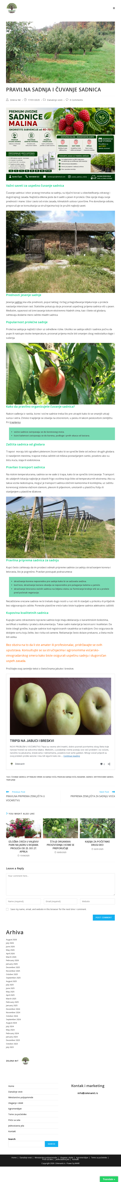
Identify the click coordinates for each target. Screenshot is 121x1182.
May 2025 (10, 991)
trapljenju (15, 422)
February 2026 (12, 960)
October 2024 (12, 1016)
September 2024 (13, 1019)
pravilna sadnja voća (66, 777)
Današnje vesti (54, 100)
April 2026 (10, 953)
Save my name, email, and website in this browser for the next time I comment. (48, 909)
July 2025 (10, 984)
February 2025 (12, 1002)
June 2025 (10, 988)
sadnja (18, 302)
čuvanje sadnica (18, 777)
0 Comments (76, 100)
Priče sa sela (14, 1120)
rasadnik (81, 777)
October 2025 (12, 974)
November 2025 (13, 971)
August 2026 (11, 939)
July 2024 (10, 1026)
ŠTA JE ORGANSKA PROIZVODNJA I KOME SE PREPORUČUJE (60, 845)
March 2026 (11, 957)
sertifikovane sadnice (103, 777)
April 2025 (10, 995)
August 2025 (11, 981)
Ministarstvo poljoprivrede (20, 1097)
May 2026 (10, 950)
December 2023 (13, 1040)
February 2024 (12, 1033)
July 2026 (10, 943)
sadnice (89, 777)
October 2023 (12, 1043)
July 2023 (10, 1047)
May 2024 (10, 1029)
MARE (77, 1163)
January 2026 (12, 964)
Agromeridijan (15, 1108)
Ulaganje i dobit (15, 1103)
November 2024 (13, 1012)
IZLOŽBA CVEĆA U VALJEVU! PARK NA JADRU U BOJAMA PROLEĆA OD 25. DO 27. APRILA (24, 846)
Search (11, 1139)
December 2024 (13, 1009)
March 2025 (11, 998)
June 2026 (10, 946)
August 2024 (11, 1022)
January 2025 (12, 1005)
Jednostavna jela (16, 1125)
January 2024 (12, 1036)
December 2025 (13, 967)
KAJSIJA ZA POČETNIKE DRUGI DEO (97, 843)
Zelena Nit (15, 100)
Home (11, 1086)
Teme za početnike (17, 1114)
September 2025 (13, 977)
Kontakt (12, 1131)
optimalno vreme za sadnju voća (41, 777)
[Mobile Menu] (114, 8)
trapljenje (10, 780)
